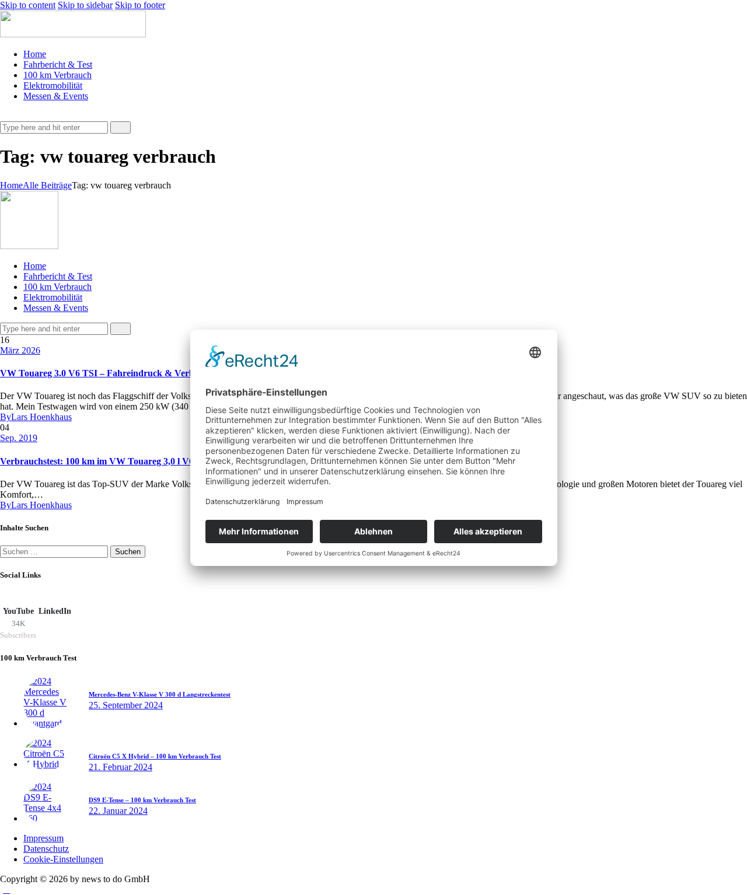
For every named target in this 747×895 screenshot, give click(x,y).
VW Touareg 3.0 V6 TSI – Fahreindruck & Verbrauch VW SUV (129, 373)
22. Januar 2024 (118, 811)
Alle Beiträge (47, 185)
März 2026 (20, 350)
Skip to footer (140, 5)
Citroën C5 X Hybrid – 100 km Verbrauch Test (155, 756)
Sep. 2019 (18, 438)
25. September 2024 (126, 705)
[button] (6, 116)
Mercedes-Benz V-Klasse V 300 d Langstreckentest (160, 694)
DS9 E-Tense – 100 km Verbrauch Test (142, 799)
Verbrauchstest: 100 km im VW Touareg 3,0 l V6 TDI (106, 461)
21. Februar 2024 (120, 767)
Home (11, 185)
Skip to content (27, 5)
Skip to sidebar (85, 5)
